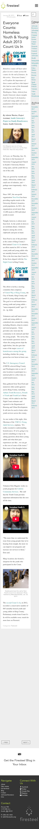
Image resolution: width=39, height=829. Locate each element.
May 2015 (33, 232)
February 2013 (34, 356)
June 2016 (33, 172)
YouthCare (16, 395)
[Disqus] (16, 660)
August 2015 (34, 218)
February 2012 (34, 406)
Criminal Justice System (34, 37)
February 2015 (34, 246)
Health (34, 58)
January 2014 (34, 305)
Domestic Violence (35, 47)
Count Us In (16, 244)
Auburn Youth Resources (12, 392)
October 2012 (34, 370)
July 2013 (33, 333)
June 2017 (33, 126)
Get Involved (5, 788)
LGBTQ (34, 65)
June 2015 (33, 227)
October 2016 (34, 154)
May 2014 (33, 287)
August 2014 (34, 273)
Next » (26, 742)
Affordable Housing (35, 31)
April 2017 (33, 135)
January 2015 (34, 250)
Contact (3, 793)
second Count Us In (13, 602)
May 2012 (33, 393)
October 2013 (34, 319)
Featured (14, 626)
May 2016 (33, 177)
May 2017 (33, 131)
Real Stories (34, 78)
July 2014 (33, 278)
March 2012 (34, 402)
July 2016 (33, 167)
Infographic (35, 63)
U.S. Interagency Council (15, 363)
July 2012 (33, 383)
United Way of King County (15, 292)
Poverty (34, 73)
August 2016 (34, 163)
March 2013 (34, 351)
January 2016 (34, 195)
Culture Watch (34, 43)
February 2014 (34, 301)
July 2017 (33, 122)
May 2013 (33, 342)
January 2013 (34, 360)
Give (2, 797)
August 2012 (34, 379)
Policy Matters (34, 69)
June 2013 (33, 337)
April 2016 (33, 181)
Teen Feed (16, 197)
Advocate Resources (35, 27)
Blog (2, 790)
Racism (34, 75)
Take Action (5, 786)
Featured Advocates (35, 54)
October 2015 (34, 209)
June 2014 (33, 282)
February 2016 (34, 190)
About (3, 784)
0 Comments (11, 17)
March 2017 (34, 140)
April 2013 (33, 347)
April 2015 (33, 236)
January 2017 (34, 145)
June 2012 (33, 388)
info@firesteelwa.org (9, 817)
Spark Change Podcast (34, 84)
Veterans (34, 89)
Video (33, 91)
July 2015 (33, 223)
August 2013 (34, 328)
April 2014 (33, 292)
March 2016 (34, 186)
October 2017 (34, 112)
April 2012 (33, 397)
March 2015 (34, 241)
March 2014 (34, 296)
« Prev (5, 742)
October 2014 (34, 264)
